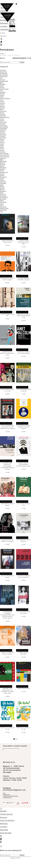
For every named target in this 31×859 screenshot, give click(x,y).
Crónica (2, 101)
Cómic (2, 97)
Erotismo (2, 123)
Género (2, 139)
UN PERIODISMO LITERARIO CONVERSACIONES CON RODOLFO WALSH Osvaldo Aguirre (7, 615)
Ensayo (2, 120)
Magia (1, 159)
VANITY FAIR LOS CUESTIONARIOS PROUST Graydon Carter (23, 464)
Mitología (2, 164)
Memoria (2, 162)
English (2, 119)
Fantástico (3, 129)
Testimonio (3, 206)
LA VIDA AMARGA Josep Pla (7, 314)
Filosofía (2, 136)
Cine (1, 90)
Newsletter (4, 29)
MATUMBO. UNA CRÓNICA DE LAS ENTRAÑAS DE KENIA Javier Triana (7, 691)
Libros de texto (4, 155)
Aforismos (3, 70)
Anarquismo (3, 71)
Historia (2, 142)
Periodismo (3, 177)
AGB (4, 793)
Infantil (2, 145)
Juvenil (2, 150)
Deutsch (2, 107)
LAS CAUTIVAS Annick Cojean (7, 576)
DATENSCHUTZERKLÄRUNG (10, 796)
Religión (2, 188)
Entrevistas (3, 122)
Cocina (2, 95)
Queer (2, 184)
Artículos (2, 79)
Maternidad (3, 161)
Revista (2, 189)
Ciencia (2, 87)
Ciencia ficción (4, 89)
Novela (2, 170)
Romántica (3, 191)
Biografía (2, 84)
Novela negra (4, 172)
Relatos (2, 186)
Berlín (1, 82)
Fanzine (2, 131)
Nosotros (3, 14)
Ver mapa (7, 772)
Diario (1, 109)
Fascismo (2, 133)
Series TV (3, 194)
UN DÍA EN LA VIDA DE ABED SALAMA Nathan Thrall (23, 315)
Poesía (2, 178)
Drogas (2, 112)
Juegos (2, 148)
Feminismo (3, 134)
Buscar (22, 62)
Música (2, 166)
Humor (2, 144)
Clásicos (2, 93)
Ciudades (2, 92)
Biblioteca (4, 23)
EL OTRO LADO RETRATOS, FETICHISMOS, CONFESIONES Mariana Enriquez (7, 466)
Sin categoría (4, 197)
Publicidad (3, 183)
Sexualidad (3, 195)
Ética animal (3, 128)
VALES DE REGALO (7, 820)
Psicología (3, 181)
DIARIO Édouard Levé (23, 688)
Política (2, 180)
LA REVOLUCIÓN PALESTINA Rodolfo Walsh (23, 242)
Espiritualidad (4, 126)
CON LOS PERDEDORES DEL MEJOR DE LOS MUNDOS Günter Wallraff (7, 427)
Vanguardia (3, 210)
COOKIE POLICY (7, 797)
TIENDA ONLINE (6, 814)
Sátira (1, 192)
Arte (1, 78)
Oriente (2, 173)
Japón (2, 147)
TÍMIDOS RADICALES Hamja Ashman (7, 241)
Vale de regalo (4, 208)
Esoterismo (3, 125)
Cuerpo (2, 104)
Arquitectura (3, 76)
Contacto (3, 26)
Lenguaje (2, 151)
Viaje (1, 211)
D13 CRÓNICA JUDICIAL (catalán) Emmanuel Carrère (23, 427)
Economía (3, 115)
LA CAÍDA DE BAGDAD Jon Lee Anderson (23, 576)
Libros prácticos (4, 156)
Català (2, 85)
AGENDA (3, 5)
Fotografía (3, 137)
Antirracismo (3, 73)
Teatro (2, 200)
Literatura (3, 158)
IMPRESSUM (6, 794)
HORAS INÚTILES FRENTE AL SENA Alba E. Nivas (7, 353)
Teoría (2, 203)
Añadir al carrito (6, 238)
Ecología (2, 114)
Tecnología (3, 202)
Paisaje (2, 175)
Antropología (4, 75)
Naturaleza (3, 167)
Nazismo (2, 169)
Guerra (2, 140)
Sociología (3, 199)
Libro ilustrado (4, 153)
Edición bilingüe (4, 117)
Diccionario (3, 111)
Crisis (1, 100)
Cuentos (2, 103)
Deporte (2, 106)
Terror (2, 205)
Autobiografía (4, 81)
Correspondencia (5, 98)
